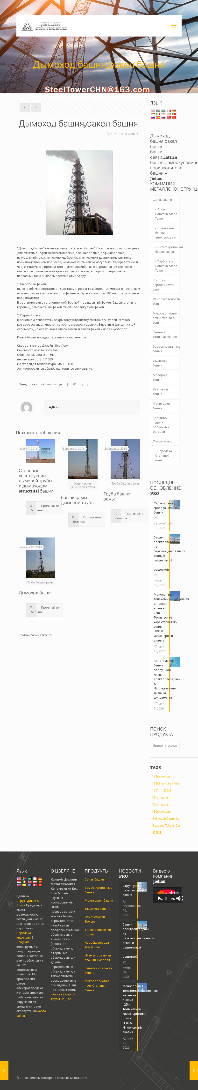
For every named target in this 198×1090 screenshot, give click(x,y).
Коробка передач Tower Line (163, 284)
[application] (167, 895)
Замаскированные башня (166, 349)
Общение (22, 942)
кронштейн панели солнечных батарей (161, 424)
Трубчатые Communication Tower (166, 266)
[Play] (159, 898)
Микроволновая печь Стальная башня (165, 318)
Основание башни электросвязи (166, 232)
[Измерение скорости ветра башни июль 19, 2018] (4, 1070)
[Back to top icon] (176, 1078)
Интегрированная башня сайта (167, 249)
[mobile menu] (174, 26)
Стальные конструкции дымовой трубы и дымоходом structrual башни (36, 480)
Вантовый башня (160, 392)
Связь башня (162, 200)
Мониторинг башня (162, 406)
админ (54, 407)
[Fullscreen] (180, 898)
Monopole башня (160, 377)
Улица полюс (162, 441)
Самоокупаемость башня (166, 301)
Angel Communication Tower (166, 214)
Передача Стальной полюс (163, 455)
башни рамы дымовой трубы (77, 500)
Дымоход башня (36, 592)
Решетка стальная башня (165, 334)
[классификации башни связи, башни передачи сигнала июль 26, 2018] (194, 1070)
